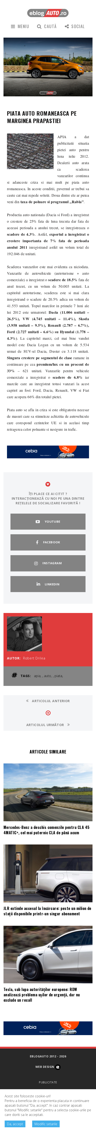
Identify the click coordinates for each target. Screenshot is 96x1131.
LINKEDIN (52, 584)
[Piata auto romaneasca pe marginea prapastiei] (30, 151)
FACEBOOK (51, 542)
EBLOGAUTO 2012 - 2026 (48, 1056)
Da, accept (15, 1124)
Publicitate (48, 1082)
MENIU (23, 26)
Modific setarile (45, 1124)
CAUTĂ (50, 26)
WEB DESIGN (45, 1067)
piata (58, 676)
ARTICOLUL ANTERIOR (50, 701)
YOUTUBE (52, 521)
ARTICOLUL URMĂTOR (45, 725)
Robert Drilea (34, 658)
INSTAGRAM (52, 563)
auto (47, 676)
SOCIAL (78, 26)
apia (37, 676)
